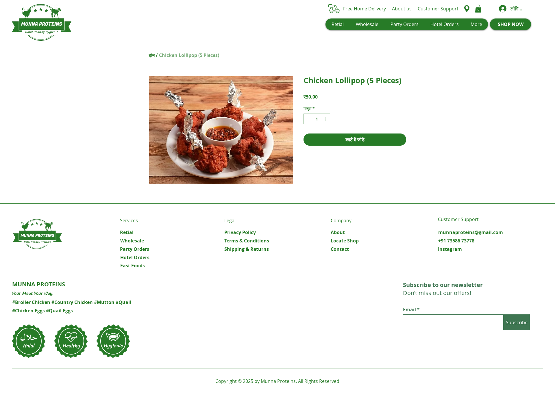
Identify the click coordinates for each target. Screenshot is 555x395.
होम (152, 55)
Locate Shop (345, 241)
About (338, 232)
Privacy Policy (240, 232)
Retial (127, 232)
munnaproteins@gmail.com (470, 232)
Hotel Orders (134, 257)
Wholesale (132, 241)
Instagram (450, 249)
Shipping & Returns (246, 249)
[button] (478, 8)
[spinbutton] (317, 119)
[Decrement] (308, 119)
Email (410, 309)
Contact (340, 249)
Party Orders (134, 249)
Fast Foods (132, 265)
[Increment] (325, 119)
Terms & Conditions (246, 241)
